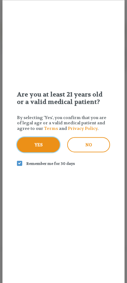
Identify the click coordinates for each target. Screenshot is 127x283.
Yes (39, 145)
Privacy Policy (82, 128)
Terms (51, 128)
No (88, 145)
